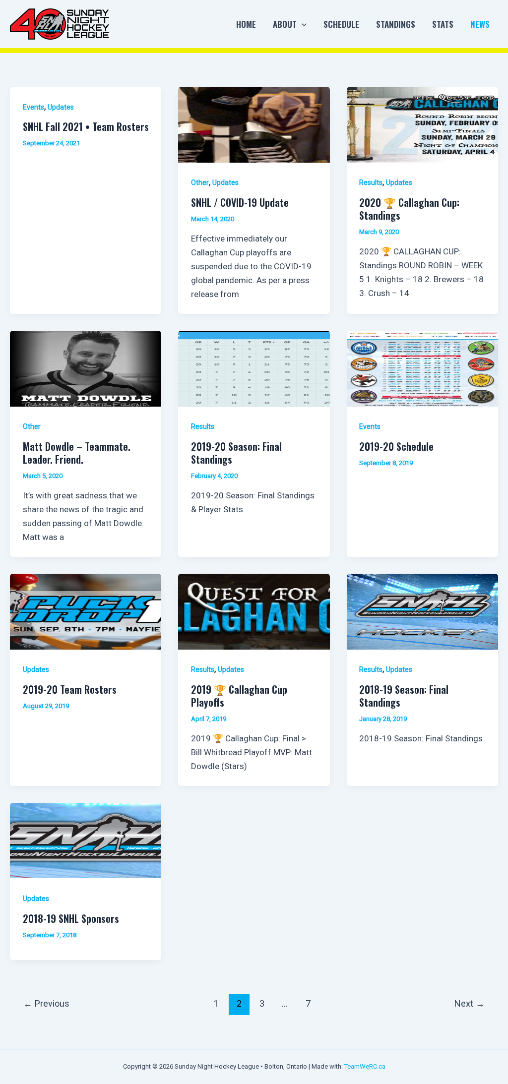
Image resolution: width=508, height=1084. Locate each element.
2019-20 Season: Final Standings (236, 453)
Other (200, 182)
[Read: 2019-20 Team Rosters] (85, 611)
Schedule (341, 24)
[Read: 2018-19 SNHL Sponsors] (85, 840)
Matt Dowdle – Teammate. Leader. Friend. (76, 453)
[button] (302, 24)
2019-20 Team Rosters (70, 689)
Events (33, 107)
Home (246, 24)
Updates (61, 107)
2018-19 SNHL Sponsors (71, 918)
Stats (442, 24)
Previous (46, 1003)
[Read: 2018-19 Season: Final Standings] (422, 611)
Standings (395, 24)
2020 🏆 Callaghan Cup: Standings (409, 209)
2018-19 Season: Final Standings (403, 696)
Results (370, 182)
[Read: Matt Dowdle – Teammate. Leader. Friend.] (85, 368)
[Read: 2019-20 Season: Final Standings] (253, 368)
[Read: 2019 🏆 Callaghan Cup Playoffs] (253, 611)
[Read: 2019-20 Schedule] (422, 368)
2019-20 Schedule (396, 446)
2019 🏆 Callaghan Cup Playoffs (239, 696)
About (285, 24)
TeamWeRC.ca (364, 1066)
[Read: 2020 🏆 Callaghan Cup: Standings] (422, 124)
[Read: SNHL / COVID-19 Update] (253, 124)
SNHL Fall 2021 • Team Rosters (86, 126)
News (480, 24)
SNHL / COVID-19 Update (240, 202)
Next (469, 1003)
